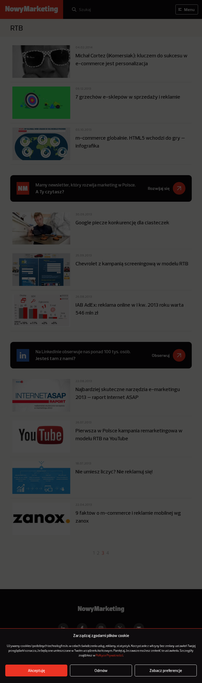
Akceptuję (36, 670)
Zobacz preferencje (165, 670)
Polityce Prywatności (109, 655)
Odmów (101, 670)
